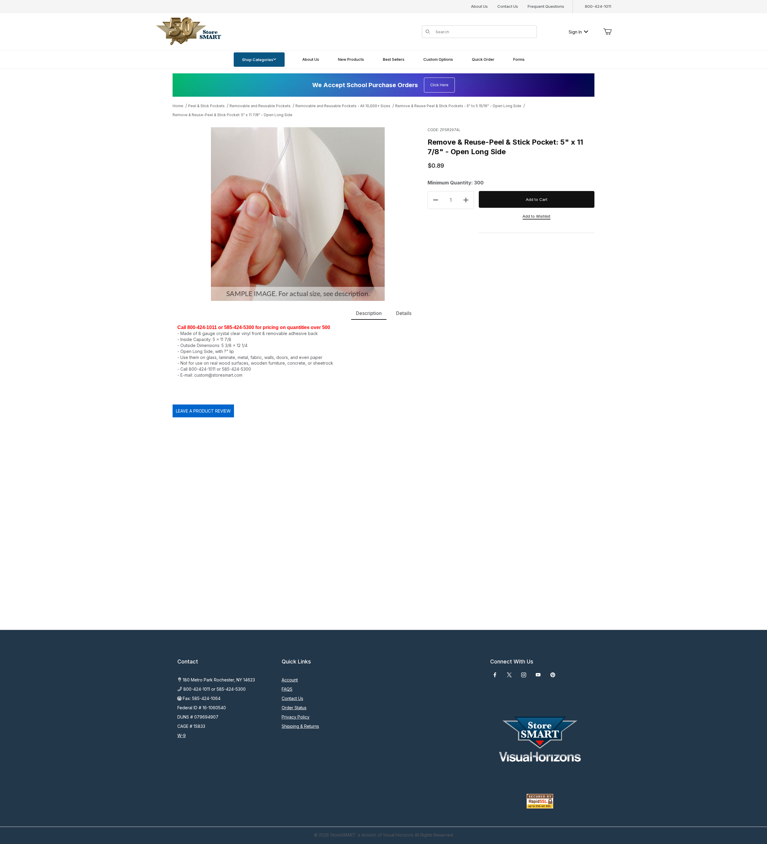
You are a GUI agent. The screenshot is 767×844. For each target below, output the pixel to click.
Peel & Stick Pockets (206, 106)
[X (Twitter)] (509, 675)
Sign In (575, 31)
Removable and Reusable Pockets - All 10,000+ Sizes (342, 106)
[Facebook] (495, 675)
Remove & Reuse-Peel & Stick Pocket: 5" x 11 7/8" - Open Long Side (232, 115)
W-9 (181, 735)
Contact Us (507, 6)
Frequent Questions (546, 6)
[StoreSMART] (187, 31)
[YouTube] (538, 675)
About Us (479, 6)
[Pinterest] (553, 675)
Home (178, 106)
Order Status (294, 707)
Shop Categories (257, 59)
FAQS (287, 689)
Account (290, 679)
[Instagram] (524, 675)
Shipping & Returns (300, 726)
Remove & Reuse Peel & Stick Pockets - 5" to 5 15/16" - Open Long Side (458, 106)
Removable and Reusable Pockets (260, 106)
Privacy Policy (295, 716)
